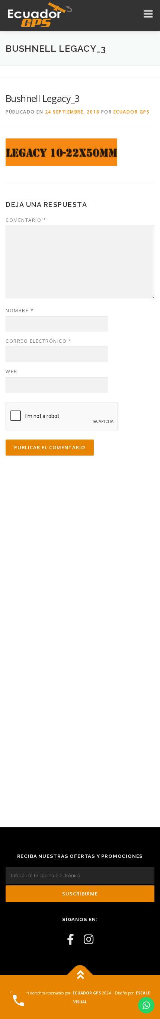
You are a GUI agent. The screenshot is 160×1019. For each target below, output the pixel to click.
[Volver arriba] (80, 975)
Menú (147, 14)
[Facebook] (70, 939)
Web (11, 371)
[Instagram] (88, 939)
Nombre (19, 310)
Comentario (26, 220)
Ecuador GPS (131, 112)
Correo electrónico (38, 341)
